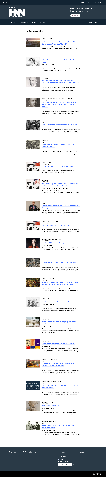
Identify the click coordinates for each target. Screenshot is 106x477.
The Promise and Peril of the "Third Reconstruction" (60, 302)
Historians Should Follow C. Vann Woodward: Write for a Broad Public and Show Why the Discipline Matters (60, 104)
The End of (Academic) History (53, 243)
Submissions (43, 22)
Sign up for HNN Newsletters (31, 473)
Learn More (76, 465)
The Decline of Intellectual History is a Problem (59, 262)
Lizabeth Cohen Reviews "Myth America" (56, 225)
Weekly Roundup (64, 461)
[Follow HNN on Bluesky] (96, 22)
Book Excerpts (24, 22)
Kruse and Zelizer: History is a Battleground (57, 166)
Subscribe (75, 15)
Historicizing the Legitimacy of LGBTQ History (58, 344)
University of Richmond (99, 2)
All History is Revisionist (50, 406)
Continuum (63, 459)
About (34, 22)
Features (13, 22)
